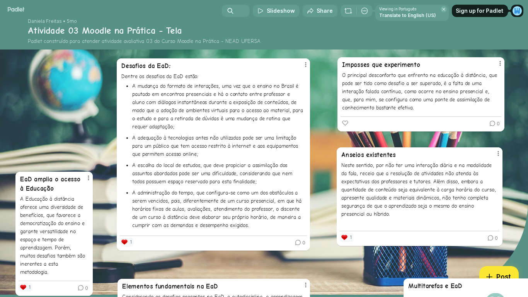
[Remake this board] (348, 11)
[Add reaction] (345, 123)
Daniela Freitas (45, 21)
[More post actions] (498, 153)
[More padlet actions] (364, 11)
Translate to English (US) (407, 15)
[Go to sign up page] (517, 11)
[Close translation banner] (444, 9)
